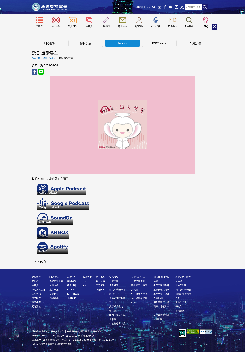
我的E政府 (180, 285)
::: (122, 271)
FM (84, 281)
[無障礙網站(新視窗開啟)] (193, 331)
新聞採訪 (172, 26)
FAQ (205, 26)
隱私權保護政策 (40, 331)
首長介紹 (54, 285)
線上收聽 (154, 7)
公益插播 (155, 26)
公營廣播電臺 (138, 281)
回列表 (41, 261)
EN (148, 7)
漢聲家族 (54, 289)
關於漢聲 (139, 26)
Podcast (122, 43)
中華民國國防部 (161, 285)
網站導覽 (140, 7)
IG (176, 7)
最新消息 (42, 58)
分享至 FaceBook (34, 72)
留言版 (112, 311)
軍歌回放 (100, 285)
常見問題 (36, 298)
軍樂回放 (100, 289)
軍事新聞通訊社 (161, 294)
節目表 (39, 26)
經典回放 (159, 7)
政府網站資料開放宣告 (78, 331)
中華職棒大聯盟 (139, 294)
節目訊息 (85, 43)
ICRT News (159, 43)
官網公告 (196, 43)
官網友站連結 (138, 277)
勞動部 (178, 306)
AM (84, 285)
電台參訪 (113, 285)
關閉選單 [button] (214, 27)
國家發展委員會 (183, 289)
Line (171, 7)
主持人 (89, 26)
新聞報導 (49, 43)
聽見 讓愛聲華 (66, 58)
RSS (182, 7)
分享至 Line (41, 72)
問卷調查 (105, 26)
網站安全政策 (57, 331)
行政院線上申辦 (117, 323)
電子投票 (36, 302)
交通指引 (54, 294)
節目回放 (100, 281)
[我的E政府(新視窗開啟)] (182, 333)
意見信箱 (122, 26)
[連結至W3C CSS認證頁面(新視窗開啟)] (206, 331)
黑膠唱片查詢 (116, 306)
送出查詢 (205, 7)
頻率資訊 (54, 298)
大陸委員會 (181, 302)
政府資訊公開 (38, 289)
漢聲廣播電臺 (49, 7)
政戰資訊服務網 (161, 289)
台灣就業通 (181, 311)
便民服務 (113, 277)
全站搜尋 (189, 26)
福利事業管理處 (161, 302)
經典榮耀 (36, 277)
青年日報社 (159, 298)
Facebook (165, 7)
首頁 (34, 58)
